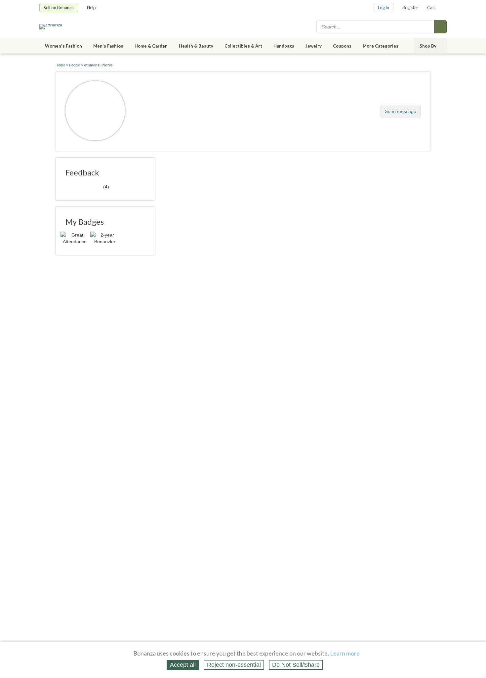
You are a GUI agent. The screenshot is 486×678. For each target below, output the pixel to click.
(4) (87, 186)
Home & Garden (151, 46)
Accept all (183, 664)
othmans (150, 107)
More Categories (380, 46)
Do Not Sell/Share (296, 664)
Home (60, 65)
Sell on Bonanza (59, 7)
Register (410, 7)
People (74, 65)
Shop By (428, 46)
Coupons (342, 46)
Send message (400, 111)
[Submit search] (440, 26)
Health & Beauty (196, 46)
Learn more (345, 653)
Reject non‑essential (234, 664)
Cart (431, 7)
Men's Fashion (108, 46)
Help (91, 7)
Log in (383, 7)
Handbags (283, 46)
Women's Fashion (63, 46)
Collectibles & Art (243, 46)
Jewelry (313, 46)
